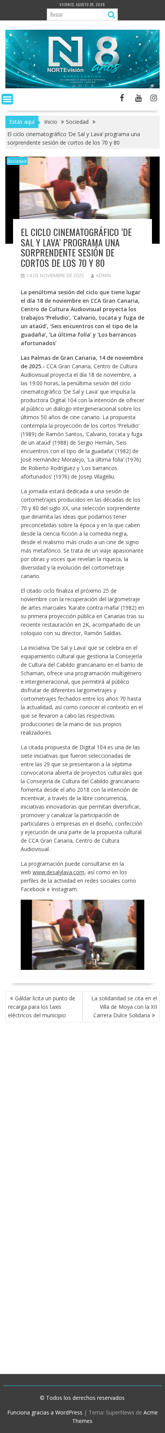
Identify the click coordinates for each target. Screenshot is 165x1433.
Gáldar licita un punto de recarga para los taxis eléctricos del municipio (41, 1007)
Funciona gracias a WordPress (44, 1412)
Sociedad (17, 161)
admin (103, 275)
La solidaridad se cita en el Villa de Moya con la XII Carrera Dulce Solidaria (124, 1007)
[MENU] (7, 99)
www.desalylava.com (58, 872)
